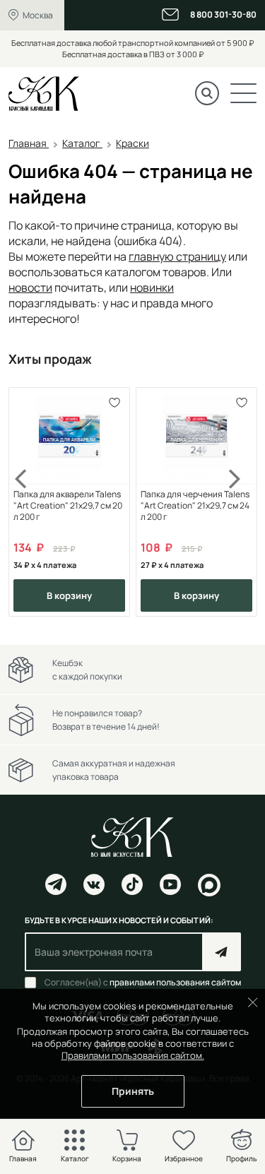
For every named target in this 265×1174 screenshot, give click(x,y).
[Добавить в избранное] (114, 403)
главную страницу (177, 256)
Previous (29, 502)
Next (235, 502)
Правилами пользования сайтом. (132, 1055)
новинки (152, 287)
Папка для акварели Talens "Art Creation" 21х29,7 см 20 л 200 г (67, 506)
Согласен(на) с (143, 982)
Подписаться (221, 951)
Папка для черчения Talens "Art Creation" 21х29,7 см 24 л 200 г (195, 506)
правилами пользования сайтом (175, 982)
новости (30, 287)
